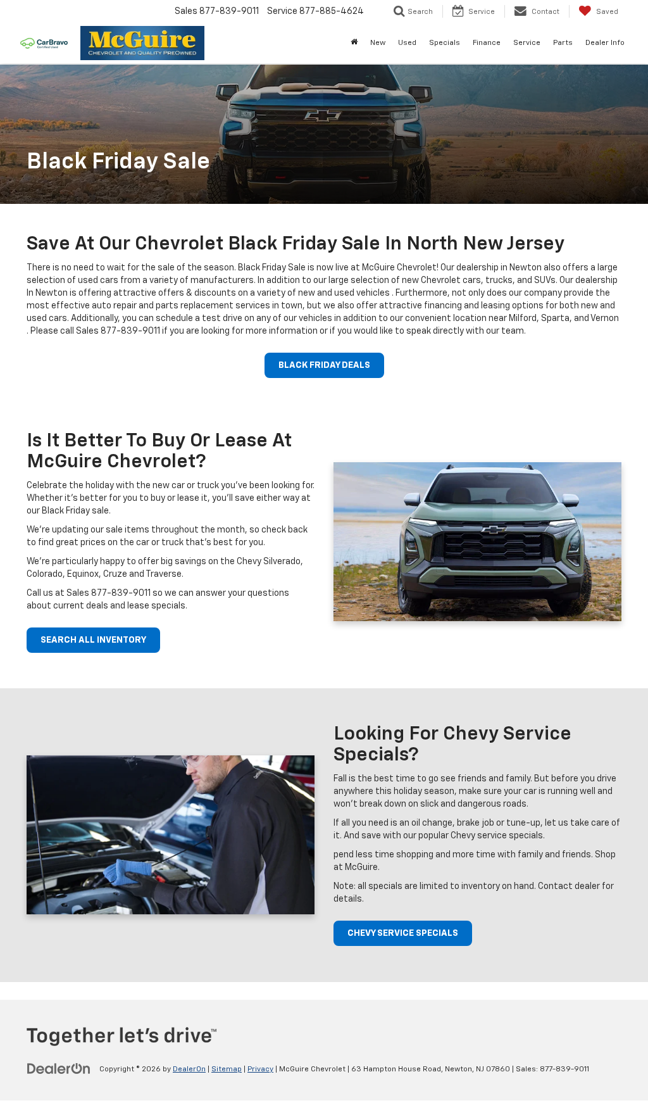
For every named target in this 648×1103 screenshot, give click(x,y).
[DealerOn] (59, 1068)
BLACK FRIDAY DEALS (324, 365)
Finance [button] (487, 43)
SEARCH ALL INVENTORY (93, 640)
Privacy (260, 1069)
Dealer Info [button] (605, 43)
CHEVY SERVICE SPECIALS (402, 933)
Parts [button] (563, 43)
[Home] (354, 43)
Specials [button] (444, 43)
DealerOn (189, 1069)
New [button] (377, 43)
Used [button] (407, 43)
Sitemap (226, 1069)
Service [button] (526, 43)
